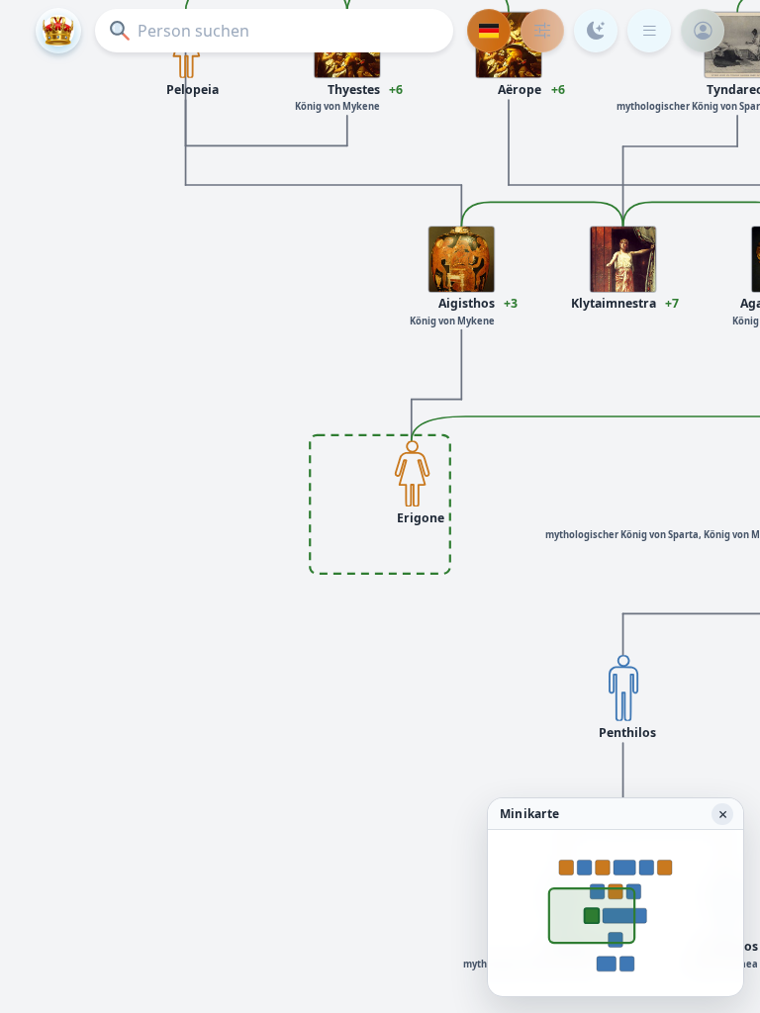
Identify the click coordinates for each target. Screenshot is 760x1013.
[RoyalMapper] (58, 30)
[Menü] (649, 30)
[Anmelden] (702, 30)
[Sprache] (489, 30)
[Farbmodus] (596, 30)
